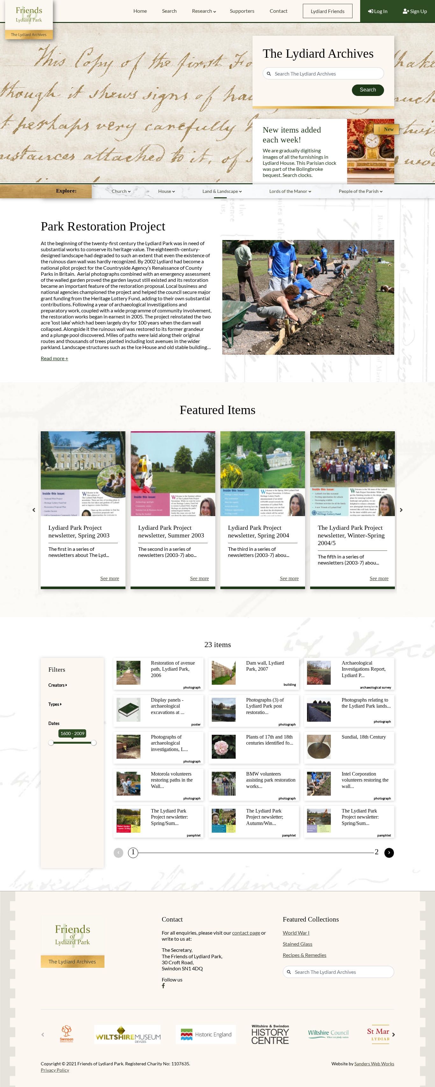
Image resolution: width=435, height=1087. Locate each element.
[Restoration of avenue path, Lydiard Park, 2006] (128, 672)
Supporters (242, 11)
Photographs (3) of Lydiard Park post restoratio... (265, 706)
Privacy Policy (55, 1070)
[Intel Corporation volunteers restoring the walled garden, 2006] (319, 783)
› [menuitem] (389, 852)
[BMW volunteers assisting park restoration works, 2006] (224, 783)
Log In (380, 11)
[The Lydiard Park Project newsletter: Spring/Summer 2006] (319, 820)
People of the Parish (359, 191)
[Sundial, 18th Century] (319, 746)
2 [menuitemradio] (377, 852)
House (164, 191)
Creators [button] (57, 685)
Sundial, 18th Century (364, 737)
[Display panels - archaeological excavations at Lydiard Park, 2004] (128, 709)
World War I (296, 933)
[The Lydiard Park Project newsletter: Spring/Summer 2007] (128, 820)
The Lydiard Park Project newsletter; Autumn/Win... (264, 817)
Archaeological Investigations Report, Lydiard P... (364, 669)
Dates (54, 723)
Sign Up (418, 11)
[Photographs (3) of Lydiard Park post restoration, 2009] (224, 709)
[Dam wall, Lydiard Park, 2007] (224, 672)
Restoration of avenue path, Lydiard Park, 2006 (173, 669)
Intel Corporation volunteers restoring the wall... (365, 780)
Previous (34, 510)
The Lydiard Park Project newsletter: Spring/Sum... (169, 817)
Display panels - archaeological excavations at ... (167, 706)
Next (401, 510)
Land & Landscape (220, 191)
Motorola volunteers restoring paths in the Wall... (172, 780)
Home (140, 11)
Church (119, 191)
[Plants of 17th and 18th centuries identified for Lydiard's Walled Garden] (224, 746)
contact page (246, 933)
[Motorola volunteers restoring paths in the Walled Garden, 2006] (128, 783)
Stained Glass (297, 944)
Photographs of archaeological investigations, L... (169, 743)
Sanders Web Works (374, 1063)
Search (169, 11)
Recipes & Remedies (304, 955)
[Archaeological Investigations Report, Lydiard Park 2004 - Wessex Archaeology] (319, 672)
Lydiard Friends (328, 11)
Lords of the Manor (288, 191)
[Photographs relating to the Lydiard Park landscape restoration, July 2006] (319, 709)
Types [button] (54, 704)
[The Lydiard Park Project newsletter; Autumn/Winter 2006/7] (224, 820)
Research (202, 11)
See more (109, 578)
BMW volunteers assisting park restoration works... (271, 780)
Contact (279, 11)
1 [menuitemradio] (133, 852)
